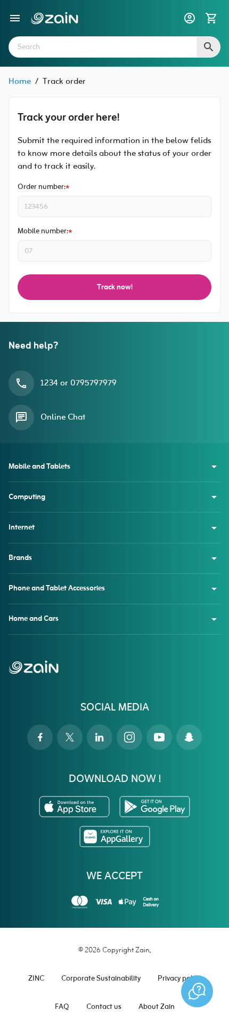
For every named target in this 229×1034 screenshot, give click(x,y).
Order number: (42, 187)
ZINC (36, 978)
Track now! (115, 287)
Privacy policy (179, 978)
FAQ (62, 1007)
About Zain (156, 1007)
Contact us (103, 1007)
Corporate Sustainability (101, 978)
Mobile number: (43, 231)
